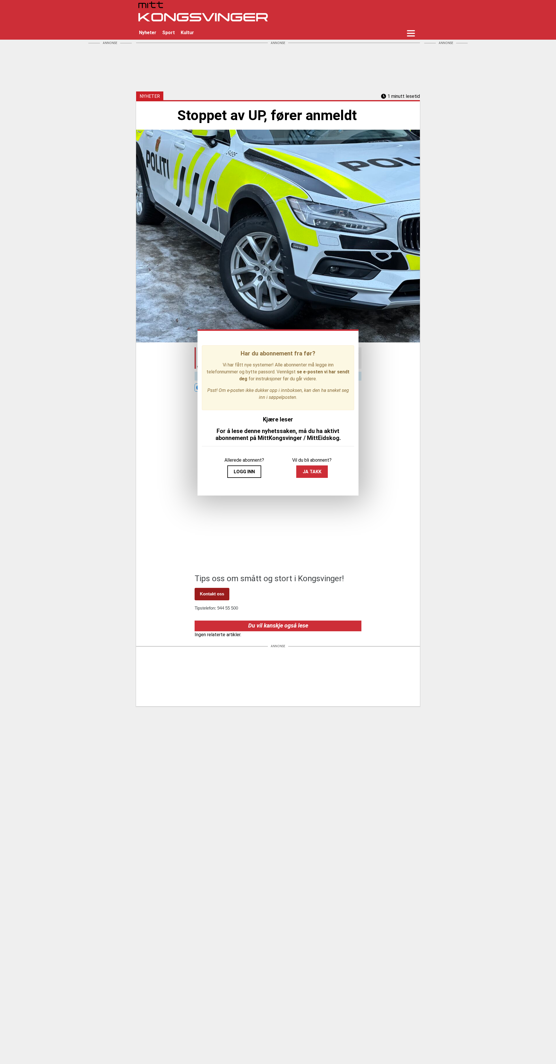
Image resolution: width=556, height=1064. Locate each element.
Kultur (187, 32)
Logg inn (244, 471)
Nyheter (147, 32)
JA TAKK (312, 471)
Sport (168, 32)
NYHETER (150, 96)
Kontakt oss (212, 593)
